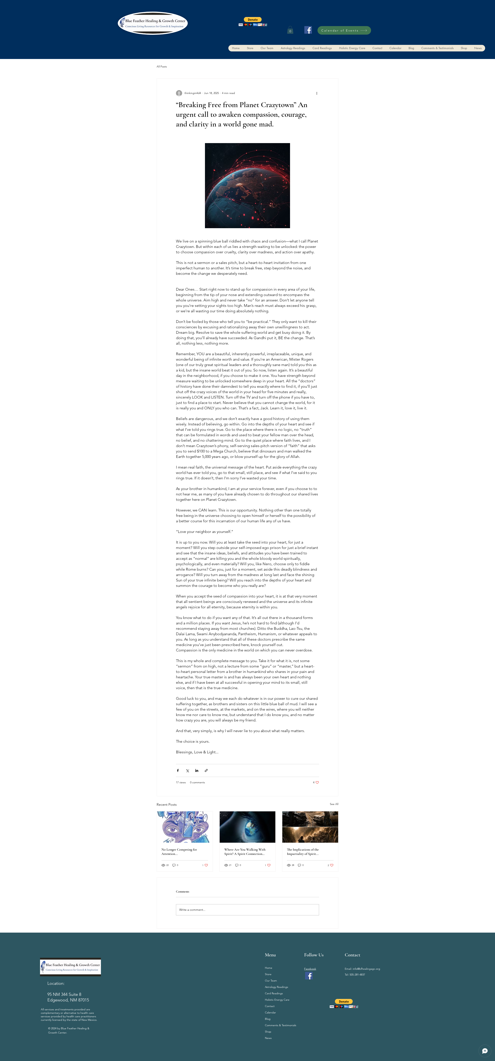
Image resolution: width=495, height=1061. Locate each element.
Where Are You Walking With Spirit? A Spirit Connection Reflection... (244, 851)
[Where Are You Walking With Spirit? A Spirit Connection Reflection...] (248, 827)
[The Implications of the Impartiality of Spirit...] (310, 827)
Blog (268, 1019)
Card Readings (274, 993)
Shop (268, 1031)
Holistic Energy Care (277, 999)
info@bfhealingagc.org (366, 969)
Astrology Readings (276, 987)
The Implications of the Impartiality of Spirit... (303, 851)
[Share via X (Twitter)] (187, 770)
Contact (270, 1006)
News (268, 1038)
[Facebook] (308, 30)
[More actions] (316, 93)
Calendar (270, 1012)
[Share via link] (206, 770)
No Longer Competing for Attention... (179, 851)
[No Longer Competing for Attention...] (185, 827)
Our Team (271, 980)
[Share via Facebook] (178, 770)
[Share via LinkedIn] (197, 770)
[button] (253, 21)
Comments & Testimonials (280, 1025)
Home (268, 968)
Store (268, 974)
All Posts (162, 66)
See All (334, 804)
